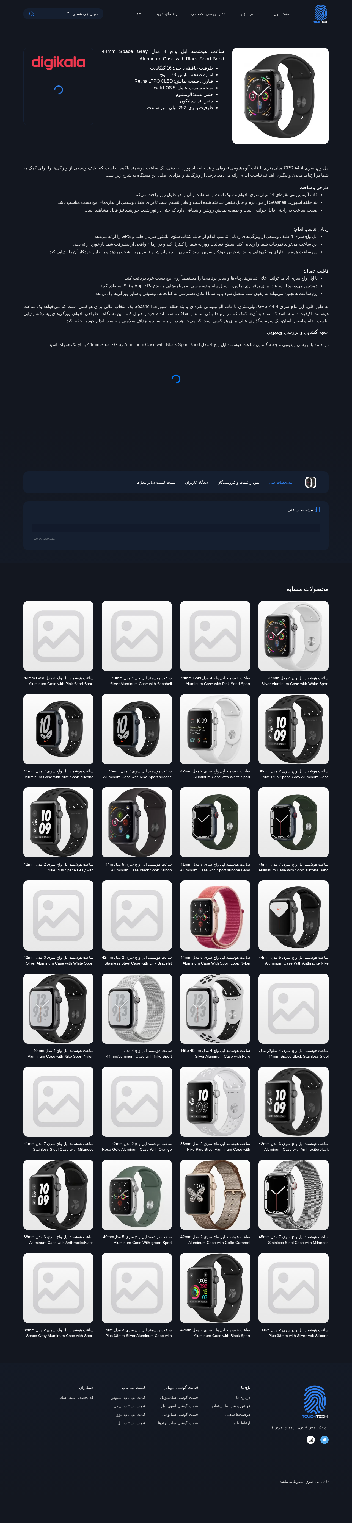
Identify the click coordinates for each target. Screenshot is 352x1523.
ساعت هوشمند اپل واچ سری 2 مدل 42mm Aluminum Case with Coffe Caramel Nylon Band (215, 1240)
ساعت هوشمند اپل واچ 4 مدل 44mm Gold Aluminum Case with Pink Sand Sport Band (215, 681)
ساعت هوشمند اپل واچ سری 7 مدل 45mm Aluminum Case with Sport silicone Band (293, 867)
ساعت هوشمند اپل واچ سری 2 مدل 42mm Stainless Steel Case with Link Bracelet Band (137, 961)
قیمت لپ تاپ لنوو (131, 1414)
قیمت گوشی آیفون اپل (179, 1406)
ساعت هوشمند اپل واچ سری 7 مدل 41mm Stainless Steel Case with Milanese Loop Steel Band (59, 1147)
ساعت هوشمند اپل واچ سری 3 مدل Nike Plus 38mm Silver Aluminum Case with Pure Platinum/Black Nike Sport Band (138, 1333)
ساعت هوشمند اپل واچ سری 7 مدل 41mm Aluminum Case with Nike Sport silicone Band (59, 774)
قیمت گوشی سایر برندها (178, 1423)
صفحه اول (282, 14)
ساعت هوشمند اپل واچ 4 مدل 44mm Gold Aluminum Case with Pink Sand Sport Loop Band (59, 681)
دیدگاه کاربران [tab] (196, 482)
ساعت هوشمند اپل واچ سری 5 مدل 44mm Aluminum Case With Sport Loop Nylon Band (215, 961)
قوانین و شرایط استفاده (230, 1406)
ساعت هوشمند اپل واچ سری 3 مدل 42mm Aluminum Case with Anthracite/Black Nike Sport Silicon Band (294, 1147)
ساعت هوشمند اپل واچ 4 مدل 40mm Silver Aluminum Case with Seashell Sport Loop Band (141, 681)
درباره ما (243, 1397)
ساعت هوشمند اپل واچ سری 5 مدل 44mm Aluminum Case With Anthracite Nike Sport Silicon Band (294, 961)
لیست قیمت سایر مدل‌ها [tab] (156, 482)
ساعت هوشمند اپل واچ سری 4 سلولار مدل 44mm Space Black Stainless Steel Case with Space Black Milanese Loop (294, 1054)
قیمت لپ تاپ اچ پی (130, 1406)
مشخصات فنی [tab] (280, 482)
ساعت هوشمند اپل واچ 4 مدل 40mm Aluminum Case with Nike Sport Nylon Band (61, 1054)
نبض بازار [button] (247, 14)
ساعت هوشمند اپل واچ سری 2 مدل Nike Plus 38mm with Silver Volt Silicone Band (295, 1333)
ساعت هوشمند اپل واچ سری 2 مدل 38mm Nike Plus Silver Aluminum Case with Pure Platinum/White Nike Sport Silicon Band (215, 1147)
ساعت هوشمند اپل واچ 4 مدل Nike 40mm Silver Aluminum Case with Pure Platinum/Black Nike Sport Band (215, 1054)
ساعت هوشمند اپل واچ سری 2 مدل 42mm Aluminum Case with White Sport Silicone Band (215, 774)
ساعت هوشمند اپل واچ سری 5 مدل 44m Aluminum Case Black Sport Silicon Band (138, 868)
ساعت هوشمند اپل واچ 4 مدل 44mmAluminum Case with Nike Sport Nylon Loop (139, 1054)
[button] (139, 14)
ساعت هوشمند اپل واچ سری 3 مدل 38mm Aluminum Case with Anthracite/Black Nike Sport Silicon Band (59, 1240)
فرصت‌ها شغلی (237, 1414)
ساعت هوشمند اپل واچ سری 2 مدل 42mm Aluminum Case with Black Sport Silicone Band (215, 1333)
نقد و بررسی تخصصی (209, 14)
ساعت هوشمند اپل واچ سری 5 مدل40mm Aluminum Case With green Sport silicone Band (137, 1240)
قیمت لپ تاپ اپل (131, 1423)
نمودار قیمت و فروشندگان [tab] (238, 482)
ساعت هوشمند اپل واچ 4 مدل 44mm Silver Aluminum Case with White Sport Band (295, 681)
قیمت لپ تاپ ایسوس (128, 1397)
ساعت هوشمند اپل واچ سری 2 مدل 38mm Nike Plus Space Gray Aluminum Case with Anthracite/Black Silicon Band (294, 774)
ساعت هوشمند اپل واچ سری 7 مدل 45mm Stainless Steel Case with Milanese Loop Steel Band (294, 1240)
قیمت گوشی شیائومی (180, 1414)
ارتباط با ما (241, 1423)
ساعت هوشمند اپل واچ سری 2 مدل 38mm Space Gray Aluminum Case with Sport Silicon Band (59, 1333)
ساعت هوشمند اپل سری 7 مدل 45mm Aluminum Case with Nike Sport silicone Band (137, 774)
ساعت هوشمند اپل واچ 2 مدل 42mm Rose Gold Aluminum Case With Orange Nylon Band (137, 1147)
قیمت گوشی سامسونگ (179, 1397)
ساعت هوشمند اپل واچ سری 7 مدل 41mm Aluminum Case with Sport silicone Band (215, 867)
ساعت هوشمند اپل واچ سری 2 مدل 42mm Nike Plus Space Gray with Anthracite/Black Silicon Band (59, 868)
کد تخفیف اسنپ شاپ (76, 1397)
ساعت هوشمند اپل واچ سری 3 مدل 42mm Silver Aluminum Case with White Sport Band (59, 961)
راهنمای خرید (166, 14)
